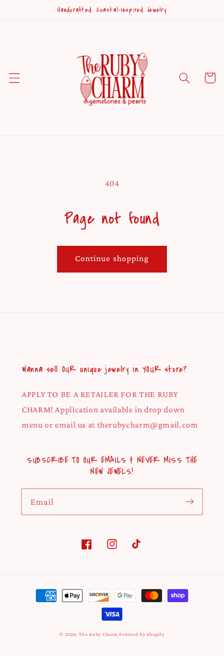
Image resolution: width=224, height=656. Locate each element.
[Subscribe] (189, 501)
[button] (14, 77)
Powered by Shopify (141, 634)
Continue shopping (112, 258)
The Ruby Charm (98, 634)
